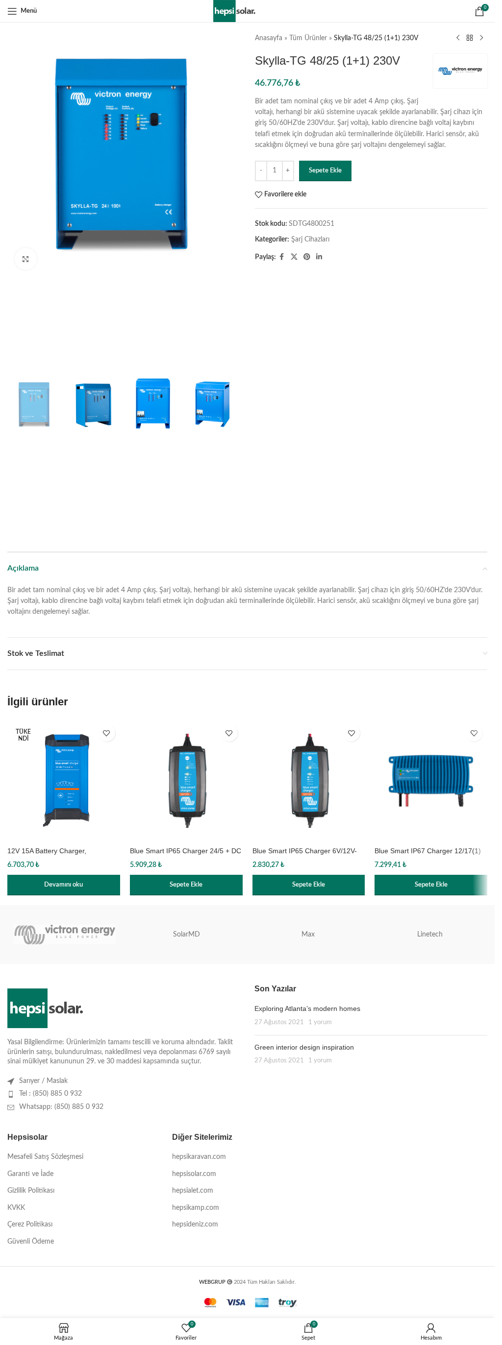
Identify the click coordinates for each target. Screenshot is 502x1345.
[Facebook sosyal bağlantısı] (282, 257)
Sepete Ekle (325, 171)
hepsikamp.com (195, 1207)
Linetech (430, 934)
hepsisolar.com (194, 1174)
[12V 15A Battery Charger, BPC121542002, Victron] (63, 781)
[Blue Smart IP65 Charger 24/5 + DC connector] (186, 781)
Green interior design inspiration (304, 1047)
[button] (186, 885)
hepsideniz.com (195, 1224)
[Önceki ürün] (458, 38)
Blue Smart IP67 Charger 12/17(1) (428, 851)
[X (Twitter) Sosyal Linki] (294, 257)
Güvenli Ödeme (30, 1241)
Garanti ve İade (30, 1174)
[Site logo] (247, 10)
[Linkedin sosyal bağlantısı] (319, 257)
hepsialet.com (192, 1190)
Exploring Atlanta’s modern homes (307, 1008)
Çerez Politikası (29, 1224)
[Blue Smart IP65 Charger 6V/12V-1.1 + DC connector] (308, 781)
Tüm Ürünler (308, 38)
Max (308, 934)
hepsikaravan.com (199, 1156)
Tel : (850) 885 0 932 (50, 1093)
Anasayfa (268, 38)
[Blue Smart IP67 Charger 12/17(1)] (431, 781)
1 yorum (320, 1022)
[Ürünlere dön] (470, 38)
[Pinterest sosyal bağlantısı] (307, 257)
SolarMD (186, 934)
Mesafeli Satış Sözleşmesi (45, 1156)
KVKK (16, 1207)
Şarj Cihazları (310, 239)
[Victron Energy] (65, 934)
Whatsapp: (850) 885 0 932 (61, 1107)
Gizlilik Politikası (30, 1190)
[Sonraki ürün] (481, 38)
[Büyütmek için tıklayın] (26, 259)
